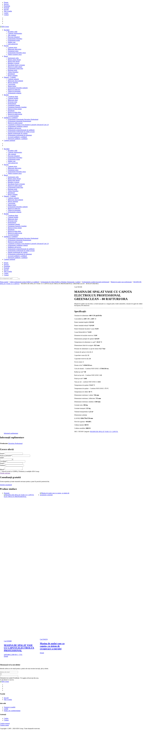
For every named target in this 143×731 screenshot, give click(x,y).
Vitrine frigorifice (13, 72)
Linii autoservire (13, 44)
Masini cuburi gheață (14, 60)
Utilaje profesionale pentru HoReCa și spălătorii (24, 282)
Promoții (6, 7)
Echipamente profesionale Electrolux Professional (23, 119)
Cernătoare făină (13, 96)
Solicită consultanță (6, 485)
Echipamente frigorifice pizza (17, 53)
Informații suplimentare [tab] (11, 433)
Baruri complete (13, 75)
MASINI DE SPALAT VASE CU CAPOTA (104, 431)
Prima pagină (4, 282)
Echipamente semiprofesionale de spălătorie (21, 130)
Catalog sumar (4, 725)
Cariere (6, 13)
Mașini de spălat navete (15, 114)
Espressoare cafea (13, 58)
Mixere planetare (13, 82)
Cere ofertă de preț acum (7, 290)
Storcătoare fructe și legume (16, 65)
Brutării (6, 95)
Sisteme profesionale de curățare (18, 133)
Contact (6, 15)
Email (2, 463)
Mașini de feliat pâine (14, 112)
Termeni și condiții (9, 707)
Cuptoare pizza (12, 47)
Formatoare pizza (13, 51)
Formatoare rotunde (14, 105)
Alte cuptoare (12, 35)
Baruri (6, 56)
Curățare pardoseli (9, 140)
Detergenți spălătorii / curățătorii (17, 139)
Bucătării (6, 30)
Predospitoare (12, 103)
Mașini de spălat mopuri (15, 123)
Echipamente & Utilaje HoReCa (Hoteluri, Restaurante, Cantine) (61, 282)
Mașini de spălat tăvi (14, 89)
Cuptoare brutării (13, 98)
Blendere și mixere (13, 63)
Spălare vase (11, 42)
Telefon (2, 465)
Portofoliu (7, 6)
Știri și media (8, 11)
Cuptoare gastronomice (15, 33)
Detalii (6, 656)
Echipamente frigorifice (15, 38)
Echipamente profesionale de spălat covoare (21, 131)
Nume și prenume (6, 455)
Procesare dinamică (14, 37)
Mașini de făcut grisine (15, 109)
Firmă (2, 453)
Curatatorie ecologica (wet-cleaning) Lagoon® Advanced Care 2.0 (28, 124)
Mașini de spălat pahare (15, 67)
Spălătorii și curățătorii (11, 117)
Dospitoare (11, 110)
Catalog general (5, 723)
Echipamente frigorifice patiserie (18, 88)
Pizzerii (6, 46)
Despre (6, 2)
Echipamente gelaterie (14, 93)
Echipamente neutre (14, 40)
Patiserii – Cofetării (10, 77)
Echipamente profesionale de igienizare (20, 135)
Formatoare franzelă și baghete (17, 107)
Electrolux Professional (15, 443)
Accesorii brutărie (13, 116)
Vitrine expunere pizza (15, 54)
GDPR (6, 709)
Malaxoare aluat (13, 100)
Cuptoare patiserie (13, 79)
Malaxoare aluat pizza (14, 49)
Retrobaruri (11, 74)
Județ (2, 457)
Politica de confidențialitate (12, 711)
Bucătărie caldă (12, 31)
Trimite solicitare (5, 473)
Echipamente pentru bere (15, 68)
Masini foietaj (12, 86)
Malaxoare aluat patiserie (15, 81)
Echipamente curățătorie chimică (18, 126)
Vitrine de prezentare (14, 91)
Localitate (3, 461)
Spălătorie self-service (14, 128)
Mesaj (2, 469)
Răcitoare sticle (12, 70)
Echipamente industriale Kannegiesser (19, 121)
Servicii (6, 4)
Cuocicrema (11, 84)
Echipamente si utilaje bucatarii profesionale (95, 282)
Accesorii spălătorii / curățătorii (17, 137)
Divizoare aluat (12, 102)
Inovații (6, 9)
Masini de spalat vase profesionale (121, 282)
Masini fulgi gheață (14, 61)
